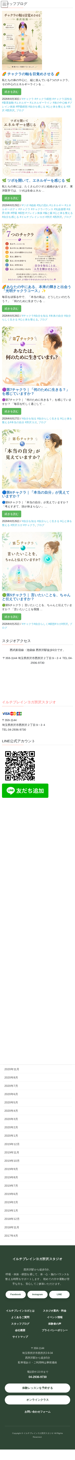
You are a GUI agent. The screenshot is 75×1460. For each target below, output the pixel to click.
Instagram (37, 1294)
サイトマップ (20, 1336)
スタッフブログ (20, 1323)
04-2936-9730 (38, 1377)
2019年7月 (11, 1185)
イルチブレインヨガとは (20, 1310)
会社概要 (20, 1330)
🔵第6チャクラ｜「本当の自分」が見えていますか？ (36, 494)
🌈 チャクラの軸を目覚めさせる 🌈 (31, 74)
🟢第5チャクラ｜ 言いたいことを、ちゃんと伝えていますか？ (36, 597)
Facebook (15, 1294)
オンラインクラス (37, 1399)
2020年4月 (11, 1110)
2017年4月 (11, 1235)
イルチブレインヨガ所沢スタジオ (29, 702)
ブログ (20, 110)
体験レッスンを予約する (37, 1387)
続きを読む (12, 91)
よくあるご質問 (20, 1317)
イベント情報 (55, 1317)
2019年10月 (12, 1160)
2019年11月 (11, 1152)
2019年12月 (12, 1144)
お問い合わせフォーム (38, 1411)
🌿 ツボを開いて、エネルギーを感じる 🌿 (36, 180)
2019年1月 (11, 1210)
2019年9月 (11, 1169)
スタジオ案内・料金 (54, 1310)
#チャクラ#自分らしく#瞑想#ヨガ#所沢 (45, 623)
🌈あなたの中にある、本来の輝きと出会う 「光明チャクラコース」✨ (36, 289)
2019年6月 (11, 1194)
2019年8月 (11, 1177)
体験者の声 (54, 1323)
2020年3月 (11, 1119)
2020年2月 (11, 1127)
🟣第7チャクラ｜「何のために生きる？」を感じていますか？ (36, 392)
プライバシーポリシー (55, 1330)
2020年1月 (11, 1135)
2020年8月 (11, 1077)
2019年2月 (11, 1202)
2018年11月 (11, 1227)
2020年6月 (11, 1094)
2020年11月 (11, 1069)
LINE (59, 1294)
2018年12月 (12, 1218)
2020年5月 (11, 1102)
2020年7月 (11, 1085)
